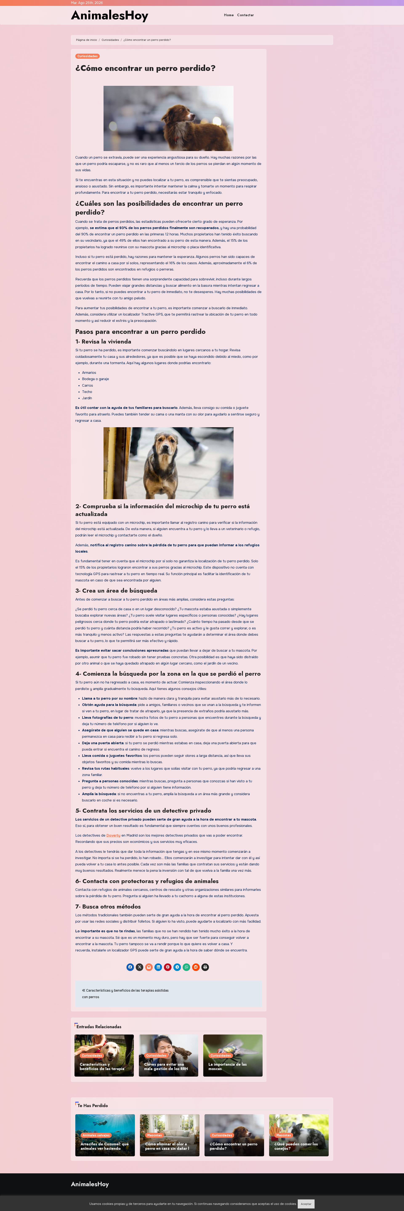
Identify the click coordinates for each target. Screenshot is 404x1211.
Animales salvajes (96, 1135)
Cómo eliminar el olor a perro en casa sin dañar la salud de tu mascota (168, 1148)
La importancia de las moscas (228, 1067)
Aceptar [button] (306, 1204)
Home (229, 15)
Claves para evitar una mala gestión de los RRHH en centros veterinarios (167, 1069)
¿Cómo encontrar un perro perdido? (145, 68)
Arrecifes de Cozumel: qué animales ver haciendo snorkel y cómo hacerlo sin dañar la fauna (105, 1151)
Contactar (245, 15)
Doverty (113, 835)
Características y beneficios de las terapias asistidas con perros (103, 1069)
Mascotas (154, 1135)
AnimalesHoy (109, 15)
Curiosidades (87, 56)
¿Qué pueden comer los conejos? (296, 1146)
